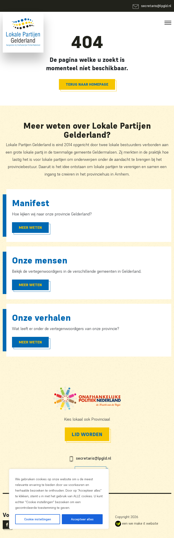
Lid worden (87, 434)
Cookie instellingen (37, 519)
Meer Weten (30, 227)
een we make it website (140, 523)
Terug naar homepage (87, 84)
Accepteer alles (82, 519)
